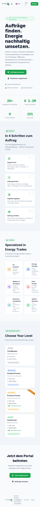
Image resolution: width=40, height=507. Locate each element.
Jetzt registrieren (21, 475)
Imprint (20, 500)
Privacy (26, 500)
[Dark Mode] (12, 4)
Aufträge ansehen (17, 72)
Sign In (26, 4)
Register (34, 4)
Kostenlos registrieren (18, 78)
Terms (33, 500)
